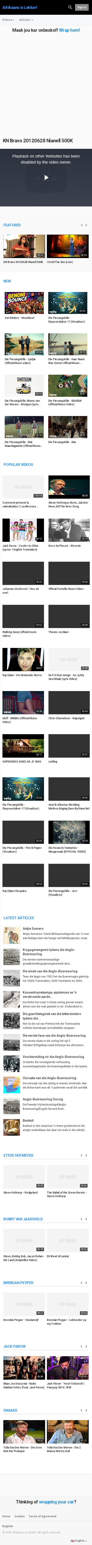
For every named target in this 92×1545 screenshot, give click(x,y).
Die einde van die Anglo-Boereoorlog (50, 971)
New (7, 281)
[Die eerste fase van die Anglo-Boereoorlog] (13, 1042)
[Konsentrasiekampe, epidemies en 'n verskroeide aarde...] (13, 999)
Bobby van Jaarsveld (23, 1219)
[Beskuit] (13, 1127)
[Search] (70, 7)
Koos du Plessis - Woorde (64, 545)
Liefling (52, 761)
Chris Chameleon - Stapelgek (66, 718)
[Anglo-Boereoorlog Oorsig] (13, 1106)
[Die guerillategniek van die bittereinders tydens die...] (13, 1021)
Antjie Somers (33, 928)
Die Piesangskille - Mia (62, 442)
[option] (24, 253)
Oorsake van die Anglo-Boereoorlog (49, 1078)
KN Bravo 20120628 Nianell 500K (38, 140)
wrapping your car (56, 1502)
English (79, 1540)
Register (7, 1526)
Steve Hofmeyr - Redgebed (20, 1192)
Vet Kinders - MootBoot (19, 318)
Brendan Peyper (18, 1283)
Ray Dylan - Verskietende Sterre (22, 675)
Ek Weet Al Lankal (58, 1256)
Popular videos (18, 464)
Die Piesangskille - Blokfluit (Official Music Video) (64, 402)
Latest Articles (19, 918)
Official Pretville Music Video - (66, 589)
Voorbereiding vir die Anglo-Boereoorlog (53, 1057)
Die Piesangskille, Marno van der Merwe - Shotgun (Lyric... (23, 402)
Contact (20, 1516)
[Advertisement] (46, 79)
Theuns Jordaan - (59, 632)
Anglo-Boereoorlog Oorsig (43, 1099)
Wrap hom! (69, 30)
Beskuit (28, 1120)
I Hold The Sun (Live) (60, 262)
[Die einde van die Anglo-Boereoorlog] (13, 978)
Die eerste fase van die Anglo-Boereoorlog (54, 1035)
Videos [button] (7, 19)
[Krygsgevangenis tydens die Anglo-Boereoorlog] (13, 957)
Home (6, 1516)
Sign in (81, 7)
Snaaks (10, 1410)
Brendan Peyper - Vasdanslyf (20, 1320)
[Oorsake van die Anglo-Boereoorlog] (13, 1085)
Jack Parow (14, 1346)
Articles (25, 19)
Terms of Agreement (42, 1516)
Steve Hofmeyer (18, 1155)
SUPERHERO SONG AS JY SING (21, 761)
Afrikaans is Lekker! (19, 7)
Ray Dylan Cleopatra (14, 891)
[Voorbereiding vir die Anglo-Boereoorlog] (13, 1064)
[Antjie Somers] (13, 935)
